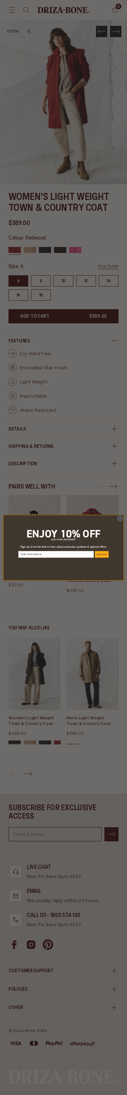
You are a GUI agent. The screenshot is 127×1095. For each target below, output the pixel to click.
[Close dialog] (120, 518)
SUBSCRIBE (102, 554)
